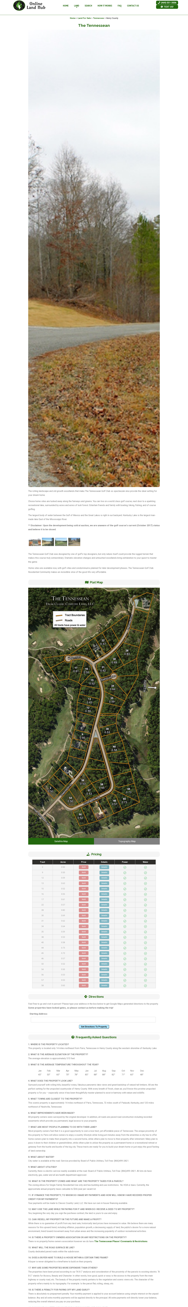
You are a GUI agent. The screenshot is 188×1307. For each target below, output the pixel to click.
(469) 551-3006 (168, 2)
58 (42, 985)
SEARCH (88, 5)
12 (42, 878)
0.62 (63, 921)
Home (73, 18)
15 (42, 889)
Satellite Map (61, 841)
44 (42, 948)
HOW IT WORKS (105, 5)
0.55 (63, 894)
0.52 (63, 889)
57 (42, 980)
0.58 (63, 942)
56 (42, 975)
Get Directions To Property (94, 1027)
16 (42, 894)
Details (104, 867)
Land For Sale (84, 18)
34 (42, 926)
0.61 (63, 899)
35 (42, 932)
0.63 (63, 883)
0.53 (63, 937)
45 (42, 953)
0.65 (63, 985)
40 (42, 942)
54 (42, 969)
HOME (66, 5)
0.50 (63, 867)
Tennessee (98, 18)
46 (42, 958)
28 (42, 910)
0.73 (63, 948)
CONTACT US (133, 5)
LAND (76, 5)
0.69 (63, 915)
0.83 (63, 910)
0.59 (63, 878)
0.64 (63, 926)
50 (42, 964)
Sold (84, 867)
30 (42, 915)
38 (42, 937)
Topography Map (127, 841)
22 (42, 905)
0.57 (63, 905)
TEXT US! (168, 6)
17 (42, 899)
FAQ (120, 5)
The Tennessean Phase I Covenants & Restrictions (120, 1241)
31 (42, 921)
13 (42, 883)
